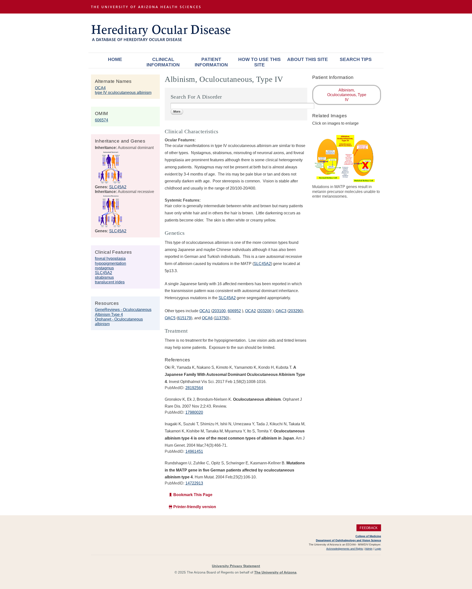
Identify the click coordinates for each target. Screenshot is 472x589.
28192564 (194, 388)
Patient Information (211, 62)
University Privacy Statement (236, 566)
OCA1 (204, 311)
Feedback (369, 528)
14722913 (194, 483)
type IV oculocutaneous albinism (123, 92)
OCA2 (250, 311)
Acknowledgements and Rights (344, 548)
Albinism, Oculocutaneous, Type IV (346, 95)
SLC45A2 (117, 187)
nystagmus (104, 268)
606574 (101, 120)
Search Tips (356, 59)
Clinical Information (163, 62)
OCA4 (100, 88)
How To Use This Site (259, 62)
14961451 (194, 451)
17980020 (194, 412)
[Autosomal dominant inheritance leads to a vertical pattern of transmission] (110, 182)
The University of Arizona (275, 572)
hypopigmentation (110, 263)
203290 (295, 311)
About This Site (307, 59)
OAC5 (170, 318)
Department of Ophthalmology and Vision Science (348, 540)
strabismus (104, 277)
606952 (234, 311)
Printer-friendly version (194, 507)
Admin (368, 548)
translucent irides (110, 282)
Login (378, 548)
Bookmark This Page (192, 495)
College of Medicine (368, 536)
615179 (184, 318)
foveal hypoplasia (110, 258)
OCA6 (207, 318)
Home (115, 59)
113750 (221, 318)
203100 (219, 311)
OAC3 (281, 311)
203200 (264, 311)
